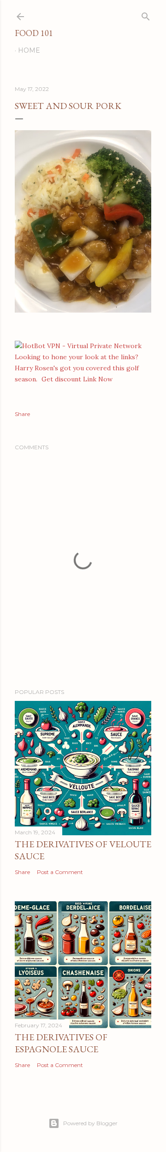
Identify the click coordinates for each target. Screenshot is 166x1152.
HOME (29, 50)
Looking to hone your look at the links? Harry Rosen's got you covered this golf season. (77, 368)
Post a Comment (60, 872)
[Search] (145, 15)
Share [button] (22, 413)
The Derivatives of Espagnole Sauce (61, 1043)
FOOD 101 (34, 33)
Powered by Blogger (90, 1123)
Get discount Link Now (77, 379)
